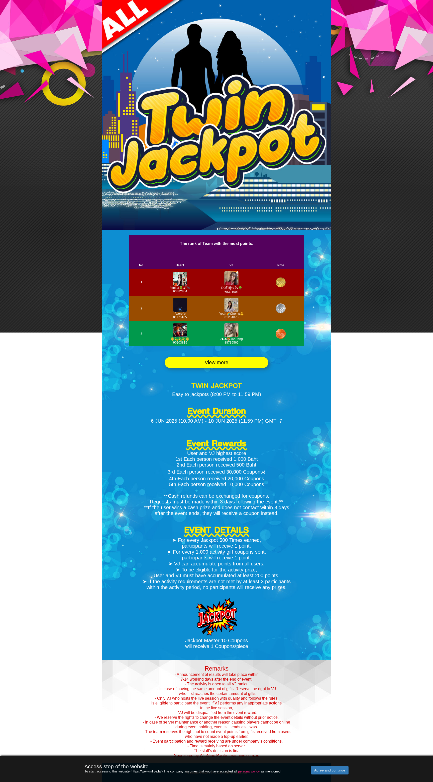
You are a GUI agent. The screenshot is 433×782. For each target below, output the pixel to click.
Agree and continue (329, 770)
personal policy (249, 771)
